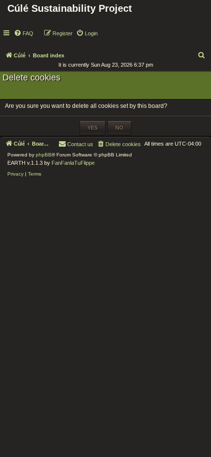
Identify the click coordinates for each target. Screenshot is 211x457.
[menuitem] (23, 33)
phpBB (44, 154)
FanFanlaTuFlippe (73, 163)
